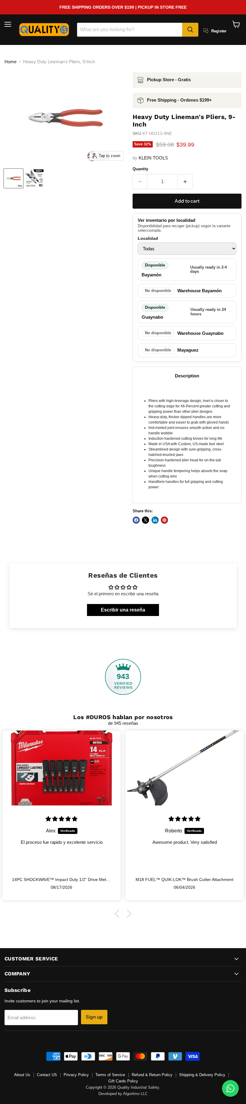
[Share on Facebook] (136, 520)
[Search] (190, 30)
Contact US (47, 1075)
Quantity (140, 169)
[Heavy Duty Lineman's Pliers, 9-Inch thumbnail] (13, 178)
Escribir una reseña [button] (123, 609)
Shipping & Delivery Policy (202, 1075)
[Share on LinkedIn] (155, 520)
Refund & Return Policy (152, 1075)
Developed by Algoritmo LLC (123, 1093)
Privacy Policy (76, 1075)
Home (10, 61)
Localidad (148, 238)
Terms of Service (110, 1075)
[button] (118, 913)
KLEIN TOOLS (153, 157)
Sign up (94, 1017)
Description (187, 375)
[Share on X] (145, 520)
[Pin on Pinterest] (164, 520)
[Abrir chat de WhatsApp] (230, 1088)
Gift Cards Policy (123, 1081)
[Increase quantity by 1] (185, 181)
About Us (22, 1075)
